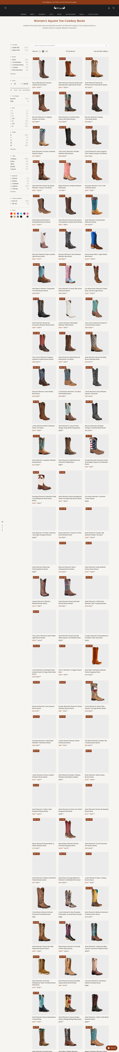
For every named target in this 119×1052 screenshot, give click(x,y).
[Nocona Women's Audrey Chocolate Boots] (97, 103)
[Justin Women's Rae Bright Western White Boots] (70, 309)
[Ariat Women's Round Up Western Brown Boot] (97, 795)
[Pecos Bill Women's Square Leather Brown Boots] (44, 69)
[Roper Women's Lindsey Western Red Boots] (70, 171)
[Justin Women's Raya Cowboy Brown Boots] (97, 864)
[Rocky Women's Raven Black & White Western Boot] (44, 829)
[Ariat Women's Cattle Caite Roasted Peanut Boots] (44, 795)
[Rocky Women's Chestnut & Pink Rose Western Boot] (70, 519)
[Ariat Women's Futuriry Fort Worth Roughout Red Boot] (70, 795)
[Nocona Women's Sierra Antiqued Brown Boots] (70, 553)
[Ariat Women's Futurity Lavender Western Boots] (44, 137)
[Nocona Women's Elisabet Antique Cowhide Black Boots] (97, 412)
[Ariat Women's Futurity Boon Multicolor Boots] (97, 206)
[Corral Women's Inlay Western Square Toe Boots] (97, 377)
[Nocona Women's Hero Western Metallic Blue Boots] (70, 240)
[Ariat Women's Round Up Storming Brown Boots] (44, 553)
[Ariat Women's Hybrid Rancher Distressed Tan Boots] (70, 343)
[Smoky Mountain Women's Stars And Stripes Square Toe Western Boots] (97, 446)
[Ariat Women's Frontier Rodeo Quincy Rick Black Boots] (70, 103)
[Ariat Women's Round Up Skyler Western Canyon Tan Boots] (44, 171)
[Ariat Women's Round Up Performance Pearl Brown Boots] (97, 69)
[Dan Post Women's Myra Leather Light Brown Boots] (44, 240)
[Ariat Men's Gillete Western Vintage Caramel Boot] (70, 1037)
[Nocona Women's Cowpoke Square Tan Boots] (44, 103)
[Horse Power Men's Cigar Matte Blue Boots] (97, 240)
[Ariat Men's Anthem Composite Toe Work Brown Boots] (44, 274)
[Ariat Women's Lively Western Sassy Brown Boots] (97, 553)
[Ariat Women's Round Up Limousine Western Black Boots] (44, 309)
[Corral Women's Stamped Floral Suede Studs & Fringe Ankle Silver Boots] (44, 656)
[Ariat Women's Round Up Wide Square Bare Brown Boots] (70, 967)
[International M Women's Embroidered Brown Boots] (44, 206)
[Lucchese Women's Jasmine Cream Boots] (97, 482)
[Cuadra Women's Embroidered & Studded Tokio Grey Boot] (97, 621)
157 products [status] (70, 51)
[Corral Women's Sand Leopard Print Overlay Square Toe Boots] (97, 137)
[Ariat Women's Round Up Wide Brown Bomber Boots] (97, 343)
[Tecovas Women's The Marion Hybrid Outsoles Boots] (97, 967)
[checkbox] (20, 47)
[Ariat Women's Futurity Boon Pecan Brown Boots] (44, 1037)
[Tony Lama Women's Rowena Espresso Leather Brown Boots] (44, 343)
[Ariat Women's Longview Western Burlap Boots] (44, 446)
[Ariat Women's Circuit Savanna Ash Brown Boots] (97, 829)
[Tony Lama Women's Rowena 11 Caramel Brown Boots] (97, 309)
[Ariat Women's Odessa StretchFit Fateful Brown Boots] (44, 864)
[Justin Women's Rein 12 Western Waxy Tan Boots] (44, 412)
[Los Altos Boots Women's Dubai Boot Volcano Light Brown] (97, 274)
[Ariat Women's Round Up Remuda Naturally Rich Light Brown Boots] (70, 69)
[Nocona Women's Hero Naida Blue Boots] (44, 377)
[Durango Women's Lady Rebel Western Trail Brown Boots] (44, 726)
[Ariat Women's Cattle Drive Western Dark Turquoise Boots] (97, 587)
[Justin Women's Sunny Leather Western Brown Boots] (44, 761)
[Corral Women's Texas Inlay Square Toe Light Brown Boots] (97, 692)
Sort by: (100, 51)
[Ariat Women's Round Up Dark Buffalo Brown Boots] (70, 587)
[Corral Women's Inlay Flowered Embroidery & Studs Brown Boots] (70, 898)
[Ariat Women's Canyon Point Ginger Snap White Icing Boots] (70, 412)
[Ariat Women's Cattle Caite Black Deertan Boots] (97, 1003)
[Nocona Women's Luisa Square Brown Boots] (44, 692)
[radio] (40, 51)
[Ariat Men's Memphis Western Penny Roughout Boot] (97, 656)
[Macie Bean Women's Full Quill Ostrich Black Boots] (70, 932)
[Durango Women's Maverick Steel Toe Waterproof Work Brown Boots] (44, 482)
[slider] (11, 88)
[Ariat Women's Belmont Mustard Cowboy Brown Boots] (97, 898)
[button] (5, 8)
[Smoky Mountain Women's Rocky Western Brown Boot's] (70, 692)
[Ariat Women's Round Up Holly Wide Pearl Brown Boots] (44, 932)
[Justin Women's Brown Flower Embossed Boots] (70, 726)
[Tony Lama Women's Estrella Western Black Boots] (70, 137)
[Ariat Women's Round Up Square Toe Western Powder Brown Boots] (70, 206)
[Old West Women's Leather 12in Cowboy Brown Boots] (97, 726)
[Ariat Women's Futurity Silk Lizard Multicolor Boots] (70, 274)
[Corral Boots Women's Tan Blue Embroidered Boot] (70, 377)
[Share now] (2, 522)
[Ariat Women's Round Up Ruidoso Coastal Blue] (44, 1003)
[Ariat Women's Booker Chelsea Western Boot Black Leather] (70, 761)
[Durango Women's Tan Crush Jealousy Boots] (97, 171)
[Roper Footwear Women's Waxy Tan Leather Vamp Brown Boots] (97, 1037)
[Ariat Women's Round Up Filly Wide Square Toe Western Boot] (70, 621)
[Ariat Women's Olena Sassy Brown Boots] (97, 761)
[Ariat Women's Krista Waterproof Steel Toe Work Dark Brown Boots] (70, 482)
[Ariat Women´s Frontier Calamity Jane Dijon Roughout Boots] (44, 519)
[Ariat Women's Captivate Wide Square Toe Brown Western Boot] (97, 932)
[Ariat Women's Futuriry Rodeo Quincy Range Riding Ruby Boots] (70, 1003)
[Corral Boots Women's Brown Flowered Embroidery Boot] (44, 898)
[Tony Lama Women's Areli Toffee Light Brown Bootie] (44, 621)
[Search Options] (107, 45)
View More (13, 73)
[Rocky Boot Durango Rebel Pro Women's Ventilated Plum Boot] (70, 864)
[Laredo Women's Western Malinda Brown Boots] (44, 587)
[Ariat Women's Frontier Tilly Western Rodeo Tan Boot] (97, 519)
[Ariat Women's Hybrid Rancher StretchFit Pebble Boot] (70, 446)
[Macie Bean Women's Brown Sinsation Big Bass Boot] (70, 829)
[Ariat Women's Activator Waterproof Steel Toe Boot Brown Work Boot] (44, 967)
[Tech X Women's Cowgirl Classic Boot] (70, 656)
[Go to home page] (59, 8)
